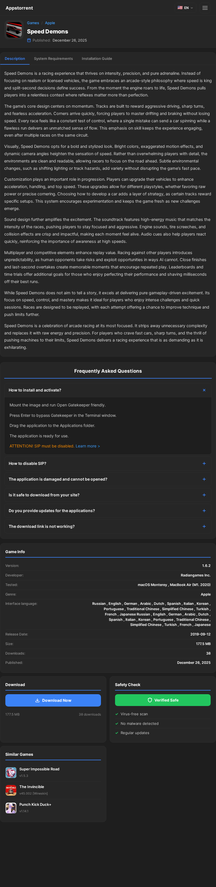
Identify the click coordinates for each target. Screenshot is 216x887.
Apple (50, 23)
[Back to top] (187, 874)
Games (33, 23)
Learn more (86, 446)
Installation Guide (97, 58)
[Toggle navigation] (205, 8)
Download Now (56, 700)
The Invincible (31, 786)
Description (15, 58)
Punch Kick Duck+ (35, 804)
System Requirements (53, 58)
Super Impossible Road (39, 769)
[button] (185, 8)
